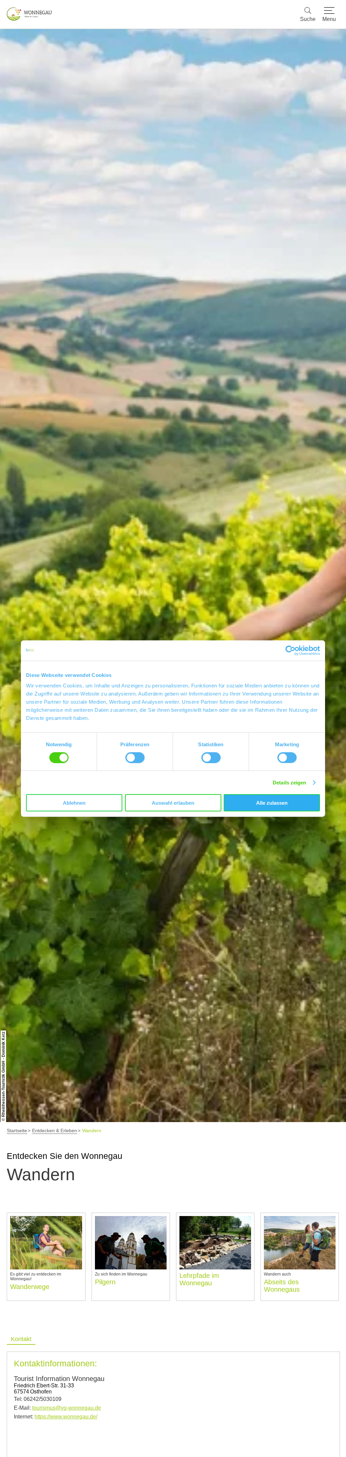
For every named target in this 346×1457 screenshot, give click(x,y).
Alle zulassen (272, 803)
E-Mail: (57, 1408)
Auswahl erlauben (173, 803)
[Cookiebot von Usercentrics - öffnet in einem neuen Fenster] (290, 650)
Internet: (55, 1416)
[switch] (135, 757)
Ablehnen (74, 803)
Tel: (37, 1399)
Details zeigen (289, 782)
